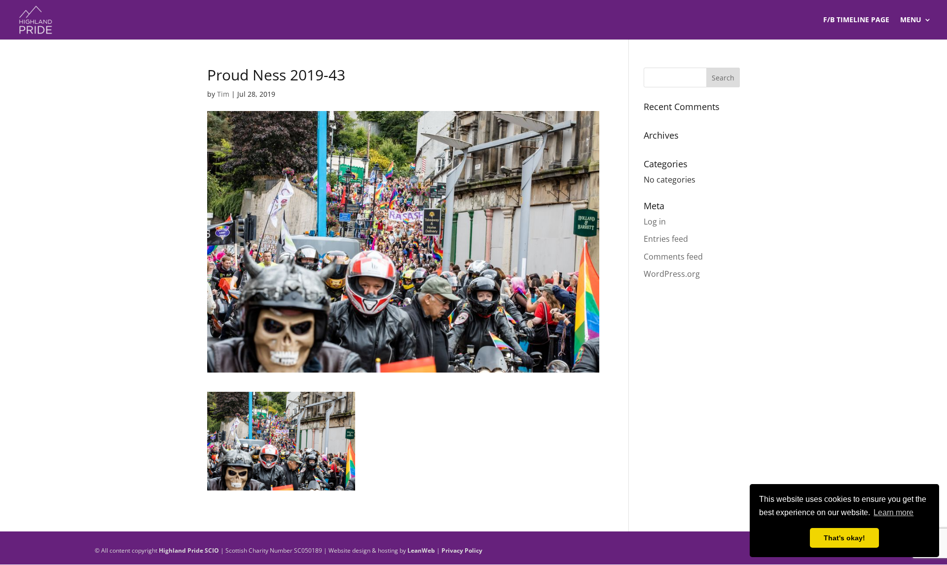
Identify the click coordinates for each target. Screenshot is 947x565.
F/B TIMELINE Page (856, 20)
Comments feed (673, 256)
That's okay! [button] (844, 538)
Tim (223, 94)
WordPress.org (672, 273)
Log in (655, 221)
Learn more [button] (893, 512)
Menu (910, 20)
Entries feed (666, 238)
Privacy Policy (461, 550)
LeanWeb (421, 550)
